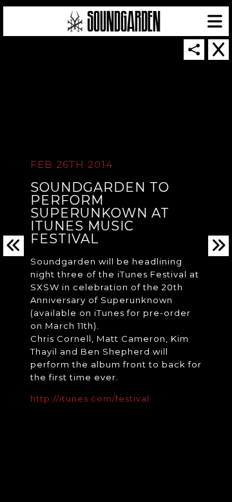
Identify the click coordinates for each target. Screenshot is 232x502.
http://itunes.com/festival (90, 398)
